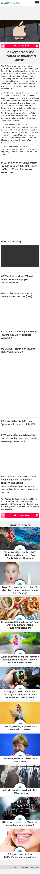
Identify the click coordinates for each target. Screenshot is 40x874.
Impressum (34, 867)
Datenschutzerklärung (19, 867)
